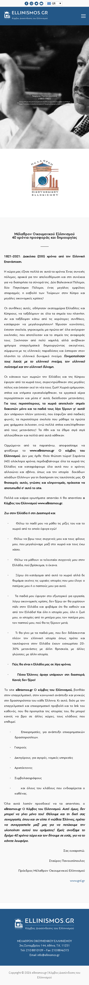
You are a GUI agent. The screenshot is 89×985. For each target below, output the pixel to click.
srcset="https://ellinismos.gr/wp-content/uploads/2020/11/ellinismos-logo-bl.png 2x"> (36, 21)
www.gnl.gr (77, 881)
